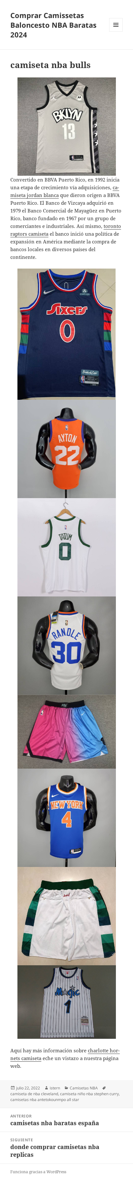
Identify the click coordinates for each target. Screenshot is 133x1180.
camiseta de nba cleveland (34, 1093)
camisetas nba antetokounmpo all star (44, 1099)
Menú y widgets (116, 31)
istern (55, 1088)
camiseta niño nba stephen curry (89, 1093)
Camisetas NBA (84, 1088)
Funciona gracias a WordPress (38, 1172)
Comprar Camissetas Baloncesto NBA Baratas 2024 (53, 24)
